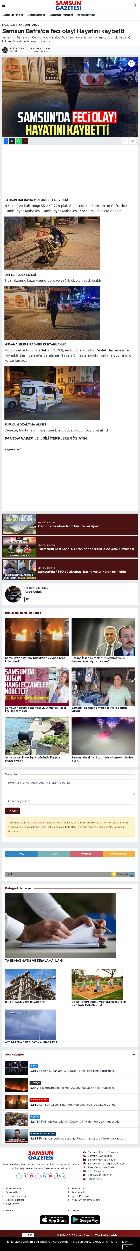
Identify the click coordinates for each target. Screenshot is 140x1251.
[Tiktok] (57, 1176)
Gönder (13, 811)
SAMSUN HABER (18, 438)
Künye (9, 1210)
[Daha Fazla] (25, 141)
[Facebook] (19, 1176)
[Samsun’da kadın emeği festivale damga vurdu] (103, 686)
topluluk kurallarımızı (38, 822)
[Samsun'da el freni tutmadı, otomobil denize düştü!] (103, 736)
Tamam (127, 1247)
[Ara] (134, 5)
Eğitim (35, 1117)
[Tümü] (133, 1054)
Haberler (8, 25)
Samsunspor (36, 15)
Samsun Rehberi (61, 15)
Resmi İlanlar (86, 15)
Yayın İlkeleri (13, 1203)
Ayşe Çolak (33, 591)
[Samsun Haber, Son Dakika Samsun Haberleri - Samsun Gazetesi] (68, 5)
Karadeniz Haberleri (43, 1133)
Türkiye (35, 1083)
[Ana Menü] (3, 5)
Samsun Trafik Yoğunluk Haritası (106, 1163)
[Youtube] (50, 1176)
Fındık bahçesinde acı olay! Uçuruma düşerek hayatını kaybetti (78, 1138)
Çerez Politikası (80, 1196)
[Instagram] (38, 1176)
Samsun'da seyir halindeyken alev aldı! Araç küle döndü (73, 1104)
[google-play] (86, 1219)
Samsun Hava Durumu (100, 1156)
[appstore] (55, 1219)
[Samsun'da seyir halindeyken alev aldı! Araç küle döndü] (37, 636)
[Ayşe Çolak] (13, 594)
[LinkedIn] (44, 1176)
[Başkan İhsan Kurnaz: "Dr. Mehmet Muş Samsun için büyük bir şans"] (103, 636)
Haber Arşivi (95, 1179)
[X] (25, 1176)
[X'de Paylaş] (12, 141)
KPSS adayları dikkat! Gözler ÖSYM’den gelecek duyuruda (74, 1121)
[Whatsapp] (63, 1176)
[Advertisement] (70, 171)
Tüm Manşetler (97, 1171)
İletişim (76, 1210)
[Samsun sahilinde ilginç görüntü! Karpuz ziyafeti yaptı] (37, 736)
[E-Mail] (27, 599)
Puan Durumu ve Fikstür (101, 1167)
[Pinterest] (31, 1176)
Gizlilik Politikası (15, 1200)
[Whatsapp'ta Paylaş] (19, 141)
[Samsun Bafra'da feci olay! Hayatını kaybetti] (70, 97)
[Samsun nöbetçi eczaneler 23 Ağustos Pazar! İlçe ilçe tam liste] (37, 686)
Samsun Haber (13, 15)
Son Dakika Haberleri (100, 1175)
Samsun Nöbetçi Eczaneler (104, 1152)
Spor (34, 1066)
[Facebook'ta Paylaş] (6, 141)
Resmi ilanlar (79, 1192)
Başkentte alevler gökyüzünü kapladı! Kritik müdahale (72, 1087)
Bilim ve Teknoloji (16, 1196)
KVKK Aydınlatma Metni (86, 1200)
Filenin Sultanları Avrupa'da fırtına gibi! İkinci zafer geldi (72, 1070)
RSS (29, 1235)
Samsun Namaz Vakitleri (102, 1159)
